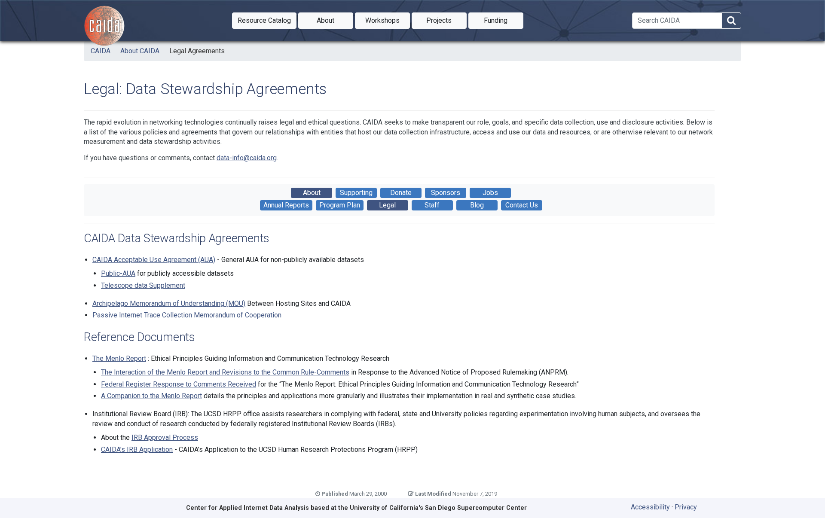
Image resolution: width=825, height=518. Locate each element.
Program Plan (339, 205)
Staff (432, 205)
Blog (477, 205)
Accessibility (650, 507)
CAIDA (100, 51)
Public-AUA (118, 273)
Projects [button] (446, 20)
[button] (264, 20)
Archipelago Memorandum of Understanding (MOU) (168, 303)
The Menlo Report (119, 358)
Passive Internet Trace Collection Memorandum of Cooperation (186, 315)
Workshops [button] (387, 20)
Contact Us (521, 205)
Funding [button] (503, 20)
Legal (387, 205)
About (312, 193)
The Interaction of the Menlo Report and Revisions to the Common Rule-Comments (225, 372)
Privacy (686, 507)
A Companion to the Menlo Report (151, 396)
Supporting (356, 193)
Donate (401, 193)
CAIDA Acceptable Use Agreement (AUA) (153, 260)
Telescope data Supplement (143, 285)
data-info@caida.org (247, 158)
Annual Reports (286, 205)
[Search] (731, 20)
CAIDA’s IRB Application (137, 449)
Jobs (490, 193)
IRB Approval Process (164, 437)
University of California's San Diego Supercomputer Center (438, 508)
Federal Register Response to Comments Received (178, 384)
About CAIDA (139, 51)
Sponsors (445, 193)
